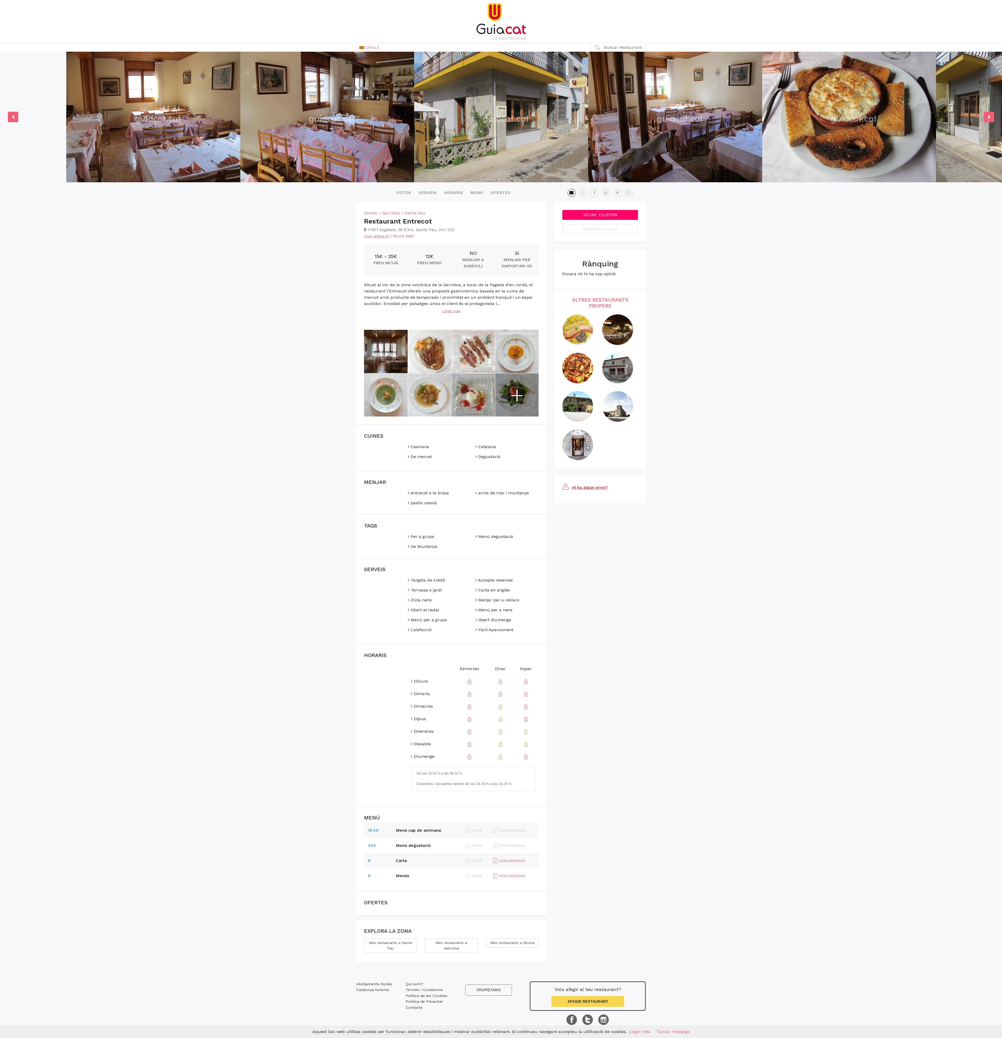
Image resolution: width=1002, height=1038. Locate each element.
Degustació (488, 456)
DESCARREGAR (511, 861)
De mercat (420, 456)
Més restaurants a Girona (512, 943)
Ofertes (500, 192)
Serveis (428, 192)
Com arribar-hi (376, 236)
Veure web (403, 235)
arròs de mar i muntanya (503, 492)
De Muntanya (423, 546)
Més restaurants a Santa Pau (390, 945)
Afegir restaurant (588, 1001)
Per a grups (421, 536)
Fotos (404, 192)
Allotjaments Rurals (374, 984)
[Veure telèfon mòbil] (583, 193)
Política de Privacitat (424, 1001)
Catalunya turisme (372, 990)
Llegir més (451, 311)
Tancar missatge (673, 1031)
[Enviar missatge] (572, 193)
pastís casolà (423, 502)
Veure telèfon (600, 214)
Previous (13, 117)
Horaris (453, 192)
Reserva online (600, 228)
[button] (369, 47)
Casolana (419, 446)
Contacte (414, 1007)
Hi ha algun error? (590, 487)
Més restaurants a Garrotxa (451, 945)
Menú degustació (495, 536)
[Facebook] (595, 193)
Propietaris (489, 990)
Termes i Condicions (424, 990)
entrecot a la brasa (429, 492)
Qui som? (414, 984)
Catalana (486, 446)
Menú (476, 192)
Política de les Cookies (426, 996)
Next (989, 117)
